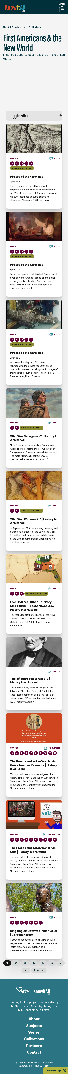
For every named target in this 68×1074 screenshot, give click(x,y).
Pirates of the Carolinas (26, 176)
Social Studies (12, 27)
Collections (34, 1039)
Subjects (34, 1025)
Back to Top (53, 1070)
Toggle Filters (19, 115)
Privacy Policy (42, 1065)
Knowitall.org (15, 8)
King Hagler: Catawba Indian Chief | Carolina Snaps (33, 932)
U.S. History (33, 27)
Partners (34, 13)
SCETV (22, 990)
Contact (34, 1052)
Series (34, 1032)
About (34, 1019)
